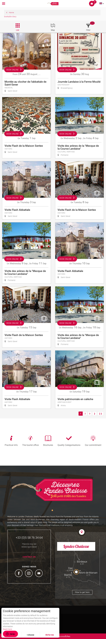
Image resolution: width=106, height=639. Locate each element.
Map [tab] (53, 30)
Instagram (29, 573)
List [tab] (17, 30)
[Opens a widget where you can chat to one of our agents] (10, 634)
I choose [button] (30, 635)
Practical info (11, 445)
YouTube (39, 573)
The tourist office (30, 445)
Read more (7, 629)
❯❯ (100, 413)
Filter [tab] (88, 30)
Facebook (19, 573)
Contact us (29, 557)
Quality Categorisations (69, 445)
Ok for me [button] (49, 635)
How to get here (82, 592)
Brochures (48, 445)
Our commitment (93, 445)
